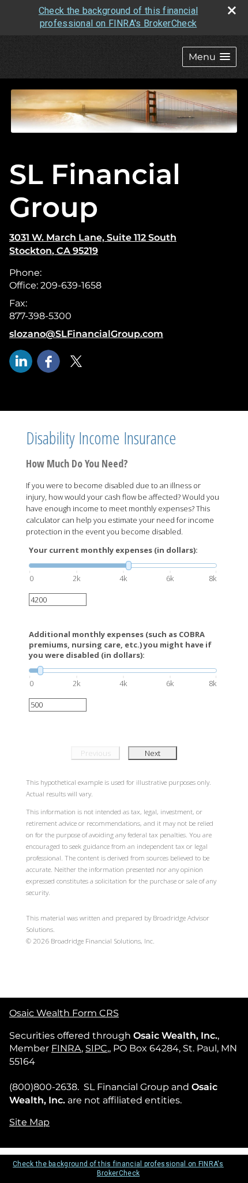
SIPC (96, 1048)
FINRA (66, 1048)
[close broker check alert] (231, 10)
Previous (96, 753)
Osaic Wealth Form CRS (64, 1013)
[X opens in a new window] (76, 360)
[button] (209, 57)
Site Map (29, 1122)
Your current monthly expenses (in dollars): (113, 550)
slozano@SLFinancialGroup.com (86, 333)
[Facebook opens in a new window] (48, 360)
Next (152, 753)
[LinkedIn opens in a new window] (20, 360)
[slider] (123, 565)
